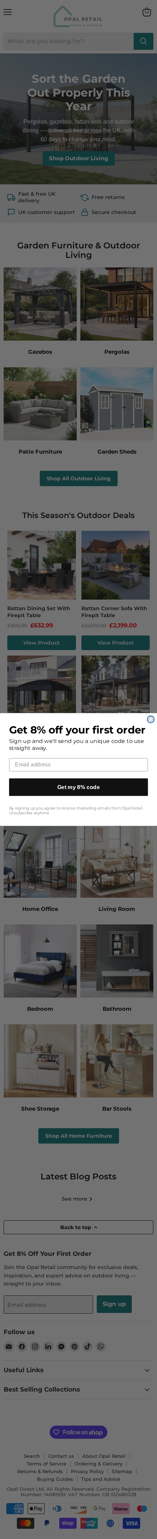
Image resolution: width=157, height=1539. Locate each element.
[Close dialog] (150, 719)
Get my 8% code (78, 787)
